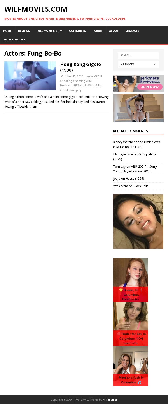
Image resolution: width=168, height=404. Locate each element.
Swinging (75, 90)
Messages (132, 31)
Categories (77, 31)
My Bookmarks (14, 39)
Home (7, 31)
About (114, 31)
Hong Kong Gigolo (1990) (80, 67)
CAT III (98, 76)
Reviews (24, 31)
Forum (97, 31)
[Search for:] (138, 55)
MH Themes (110, 400)
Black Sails (140, 186)
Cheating (66, 81)
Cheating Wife (82, 81)
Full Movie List (48, 31)
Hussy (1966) (135, 178)
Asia (90, 76)
